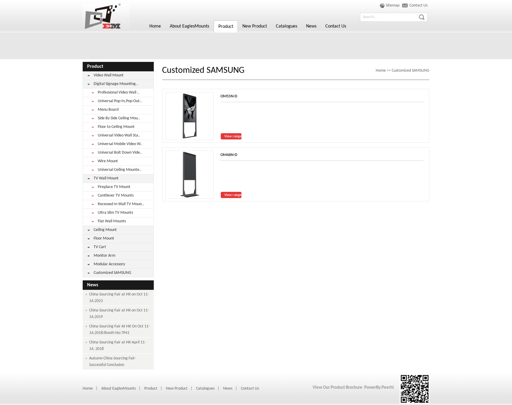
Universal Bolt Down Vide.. (120, 152)
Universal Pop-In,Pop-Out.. (120, 101)
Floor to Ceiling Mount (116, 127)
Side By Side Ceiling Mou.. (119, 118)
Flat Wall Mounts (112, 221)
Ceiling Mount (105, 230)
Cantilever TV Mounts (116, 195)
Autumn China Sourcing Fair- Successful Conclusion (112, 361)
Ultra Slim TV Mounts (115, 212)
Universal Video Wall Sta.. (119, 135)
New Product (254, 26)
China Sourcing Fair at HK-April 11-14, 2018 (117, 345)
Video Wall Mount (109, 75)
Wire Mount (108, 161)
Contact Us (335, 26)
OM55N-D (228, 96)
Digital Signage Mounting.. (116, 84)
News (311, 26)
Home (106, 16)
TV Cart (100, 247)
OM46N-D (228, 155)
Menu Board (108, 109)
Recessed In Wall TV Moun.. (121, 204)
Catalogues (286, 26)
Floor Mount (104, 238)
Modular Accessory (109, 264)
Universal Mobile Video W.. (120, 144)
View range (232, 136)
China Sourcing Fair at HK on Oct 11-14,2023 (119, 297)
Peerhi (388, 387)
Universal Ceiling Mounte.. (120, 170)
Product (225, 26)
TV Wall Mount (106, 178)
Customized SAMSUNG (112, 273)
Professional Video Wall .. (119, 92)
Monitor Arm (104, 255)
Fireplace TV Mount (114, 187)
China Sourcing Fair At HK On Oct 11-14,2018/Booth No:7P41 (119, 329)
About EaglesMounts (189, 26)
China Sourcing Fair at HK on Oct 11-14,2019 (119, 313)
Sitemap (392, 5)
